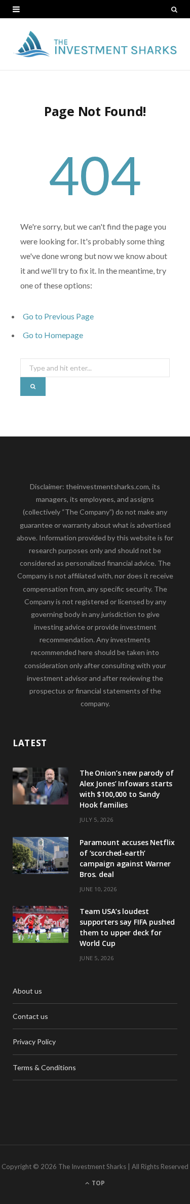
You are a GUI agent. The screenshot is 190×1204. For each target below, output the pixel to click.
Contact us (30, 1016)
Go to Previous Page (58, 316)
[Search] (174, 9)
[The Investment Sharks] (95, 44)
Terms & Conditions (44, 1067)
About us (27, 991)
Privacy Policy (34, 1041)
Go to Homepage (53, 335)
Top (97, 1183)
